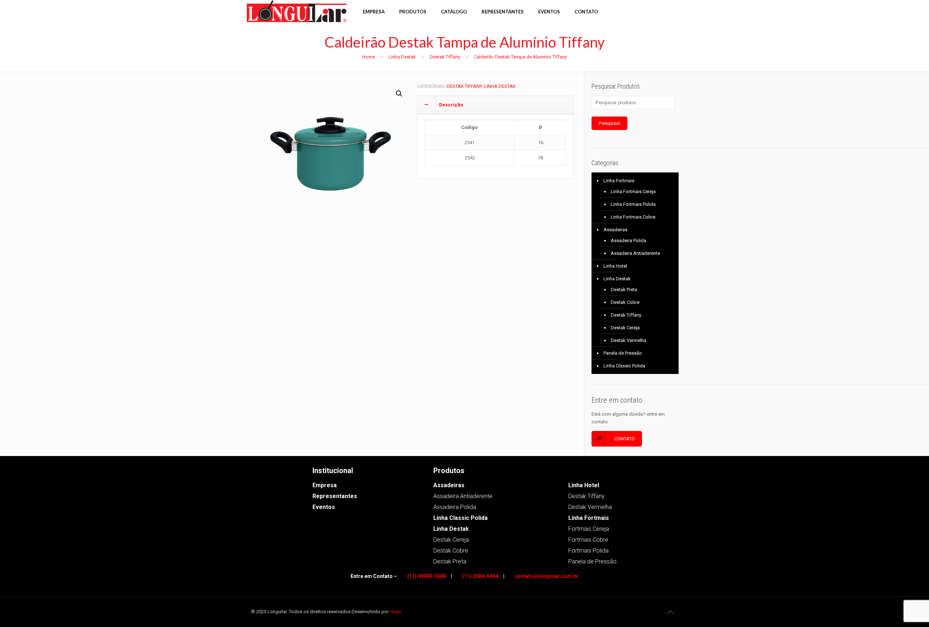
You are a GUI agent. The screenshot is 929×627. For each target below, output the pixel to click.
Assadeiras (615, 229)
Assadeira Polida (628, 240)
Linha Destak (402, 57)
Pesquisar (609, 123)
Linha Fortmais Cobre (633, 217)
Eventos (323, 507)
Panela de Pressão (622, 353)
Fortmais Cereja (588, 528)
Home (368, 57)
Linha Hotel (615, 266)
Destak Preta (624, 289)
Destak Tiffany (445, 57)
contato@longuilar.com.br (546, 576)
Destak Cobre (625, 302)
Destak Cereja (625, 327)
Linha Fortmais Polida (633, 204)
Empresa (324, 485)
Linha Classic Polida (624, 366)
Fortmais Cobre (588, 539)
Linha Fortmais (618, 180)
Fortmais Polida (588, 550)
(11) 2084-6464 (480, 576)
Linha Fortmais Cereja (633, 191)
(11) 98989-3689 (426, 576)
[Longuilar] (299, 11)
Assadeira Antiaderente (635, 253)
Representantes (334, 496)
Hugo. (396, 611)
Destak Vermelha (628, 340)
